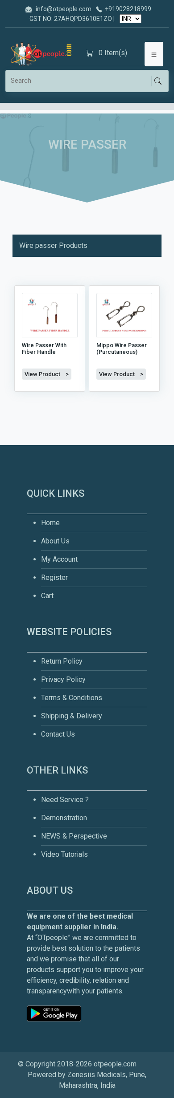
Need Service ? (65, 799)
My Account (59, 559)
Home (50, 523)
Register (54, 577)
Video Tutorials (64, 854)
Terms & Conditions (71, 697)
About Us (55, 541)
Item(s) (113, 53)
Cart (47, 596)
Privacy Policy (63, 679)
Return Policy (62, 661)
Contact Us (58, 734)
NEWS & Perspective (74, 836)
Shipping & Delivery (71, 716)
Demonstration (64, 818)
